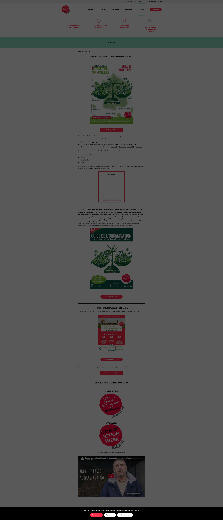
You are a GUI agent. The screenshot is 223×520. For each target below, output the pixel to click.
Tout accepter (96, 515)
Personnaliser (125, 515)
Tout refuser (110, 515)
